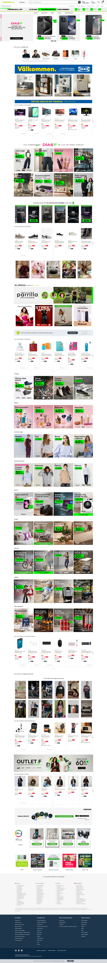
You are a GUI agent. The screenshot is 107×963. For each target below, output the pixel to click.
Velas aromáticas (80, 898)
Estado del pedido (18, 928)
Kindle (78, 895)
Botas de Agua (40, 899)
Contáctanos (17, 920)
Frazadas (38, 903)
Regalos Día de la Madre (81, 899)
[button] (54, 2)
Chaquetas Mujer (20, 885)
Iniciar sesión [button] (72, 332)
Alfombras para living (61, 887)
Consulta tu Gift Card (19, 938)
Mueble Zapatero (60, 885)
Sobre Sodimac (84, 922)
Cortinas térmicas (40, 894)
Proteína (58, 902)
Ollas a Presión (60, 890)
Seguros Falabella (84, 934)
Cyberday (39, 930)
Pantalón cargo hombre (21, 894)
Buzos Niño (19, 887)
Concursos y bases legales (20, 930)
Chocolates (19, 901)
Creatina (58, 901)
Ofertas (59, 12)
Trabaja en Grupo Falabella (42, 926)
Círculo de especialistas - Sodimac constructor (68, 926)
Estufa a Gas (39, 902)
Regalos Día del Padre (81, 901)
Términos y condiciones (41, 950)
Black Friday (39, 932)
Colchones (59, 886)
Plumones (39, 887)
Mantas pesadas (40, 885)
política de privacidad (56, 960)
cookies (63, 960)
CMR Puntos (61, 920)
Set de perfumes (80, 893)
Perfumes (59, 891)
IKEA (18, 899)
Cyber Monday (40, 928)
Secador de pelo (80, 887)
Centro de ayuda (18, 922)
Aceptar (70, 960)
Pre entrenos (59, 903)
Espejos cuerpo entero (81, 903)
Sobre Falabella (84, 920)
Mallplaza (83, 936)
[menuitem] (90, 6)
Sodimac (83, 926)
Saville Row (19, 886)
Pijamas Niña (19, 889)
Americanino (39, 940)
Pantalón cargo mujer (21, 893)
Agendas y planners (80, 894)
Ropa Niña (19, 891)
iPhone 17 (79, 890)
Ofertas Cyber (79, 902)
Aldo (38, 942)
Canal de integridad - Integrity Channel (22, 932)
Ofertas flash (44, 12)
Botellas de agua (80, 886)
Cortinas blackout (60, 889)
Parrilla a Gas (59, 895)
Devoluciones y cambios (19, 924)
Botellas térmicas (40, 893)
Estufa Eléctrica (20, 898)
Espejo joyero (79, 885)
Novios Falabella (62, 922)
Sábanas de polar (40, 889)
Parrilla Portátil (60, 898)
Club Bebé (61, 924)
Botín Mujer (39, 898)
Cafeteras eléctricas (80, 889)
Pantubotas (39, 901)
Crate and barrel (40, 938)
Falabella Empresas (69, 12)
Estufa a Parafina (60, 899)
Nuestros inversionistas (41, 922)
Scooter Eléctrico (20, 895)
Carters (38, 944)
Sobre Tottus (83, 924)
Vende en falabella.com (41, 920)
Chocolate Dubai (20, 902)
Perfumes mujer (60, 893)
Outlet (52, 12)
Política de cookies (51, 950)
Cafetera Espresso (20, 903)
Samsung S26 (79, 891)
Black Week (39, 934)
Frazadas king (39, 890)
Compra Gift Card (18, 940)
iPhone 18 (19, 904)
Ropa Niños (19, 890)
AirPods (78, 897)
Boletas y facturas (18, 926)
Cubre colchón (40, 886)
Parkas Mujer (39, 895)
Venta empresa (40, 924)
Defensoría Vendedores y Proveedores (22, 934)
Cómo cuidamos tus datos (20, 936)
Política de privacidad (61, 950)
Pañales (58, 894)
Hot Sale (38, 936)
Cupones (36, 12)
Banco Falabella (84, 932)
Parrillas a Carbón (60, 897)
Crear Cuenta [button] (84, 332)
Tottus (82, 928)
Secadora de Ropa (20, 897)
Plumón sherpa (40, 891)
